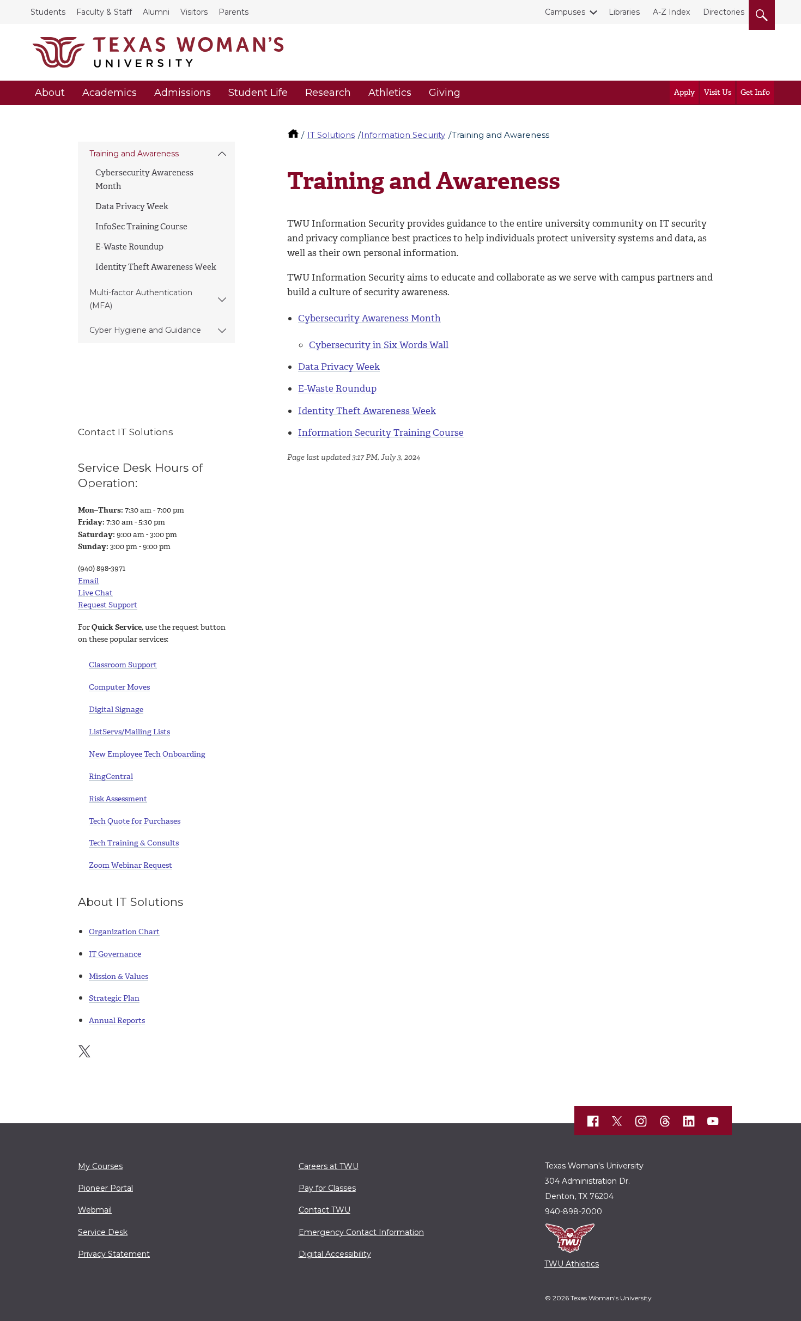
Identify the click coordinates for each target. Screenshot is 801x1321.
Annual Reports (117, 1020)
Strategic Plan (114, 998)
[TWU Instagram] (641, 1121)
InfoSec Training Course (141, 226)
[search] (762, 13)
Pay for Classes (327, 1188)
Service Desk (103, 1232)
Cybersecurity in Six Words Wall (378, 345)
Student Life (258, 93)
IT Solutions (331, 135)
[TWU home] (294, 135)
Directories (723, 12)
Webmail (95, 1210)
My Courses (100, 1166)
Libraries (624, 12)
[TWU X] (617, 1121)
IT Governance (115, 954)
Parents (233, 12)
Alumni (156, 12)
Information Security (403, 135)
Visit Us (717, 92)
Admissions (182, 93)
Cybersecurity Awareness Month (369, 318)
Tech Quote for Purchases (134, 821)
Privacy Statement (114, 1254)
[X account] (84, 1051)
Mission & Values (118, 976)
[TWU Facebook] (593, 1121)
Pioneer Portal (105, 1188)
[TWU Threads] (665, 1121)
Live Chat (95, 593)
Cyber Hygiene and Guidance (145, 330)
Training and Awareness (134, 154)
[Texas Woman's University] (158, 52)
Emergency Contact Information (361, 1232)
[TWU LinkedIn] (689, 1121)
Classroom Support (123, 665)
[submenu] (222, 154)
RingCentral (111, 776)
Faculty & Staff (104, 12)
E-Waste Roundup (129, 246)
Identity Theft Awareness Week (155, 266)
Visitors (194, 12)
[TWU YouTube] (713, 1121)
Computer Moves (119, 687)
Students (48, 12)
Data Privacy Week (131, 206)
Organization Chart (124, 932)
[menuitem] (156, 211)
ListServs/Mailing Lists (129, 732)
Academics (109, 93)
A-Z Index (671, 12)
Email (88, 581)
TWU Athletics (571, 1264)
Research (328, 93)
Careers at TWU (329, 1166)
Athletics (389, 93)
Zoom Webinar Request (130, 865)
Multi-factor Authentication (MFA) (140, 299)
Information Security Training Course (381, 433)
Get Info (755, 92)
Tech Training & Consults (134, 843)
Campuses (565, 12)
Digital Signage (116, 709)
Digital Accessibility (335, 1254)
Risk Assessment (118, 799)
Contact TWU (324, 1210)
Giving (444, 93)
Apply (684, 92)
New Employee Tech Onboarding (147, 754)
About (50, 93)
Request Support (107, 605)
